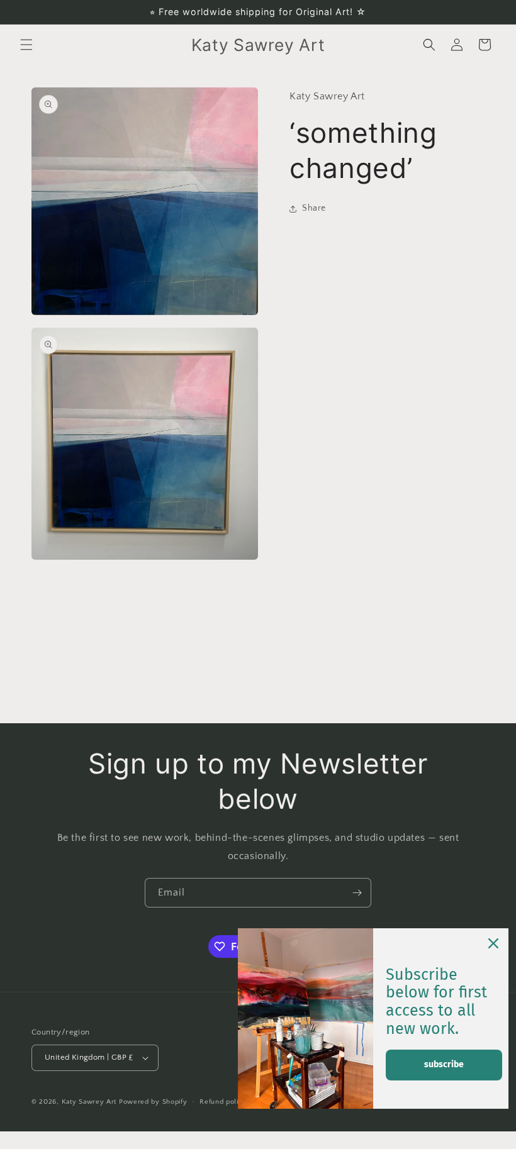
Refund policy (223, 1102)
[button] (26, 44)
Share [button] (314, 208)
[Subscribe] (357, 893)
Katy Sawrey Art (89, 1102)
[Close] (493, 943)
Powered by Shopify (153, 1102)
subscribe (444, 1064)
